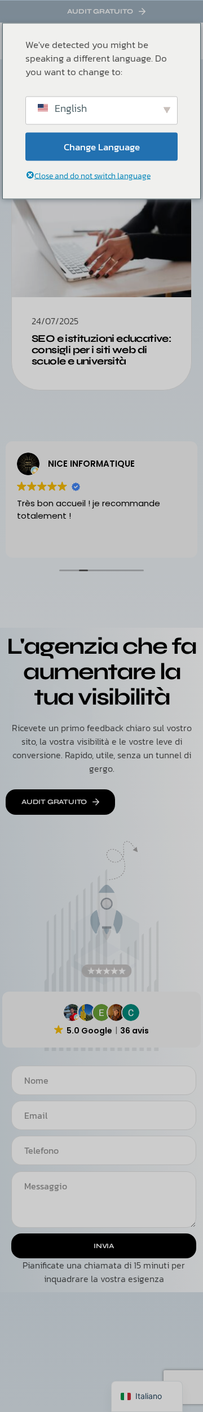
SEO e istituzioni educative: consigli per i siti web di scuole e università (101, 349)
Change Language (102, 146)
